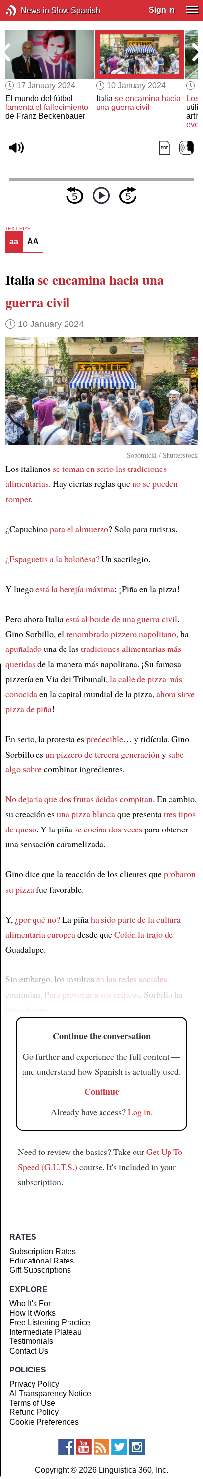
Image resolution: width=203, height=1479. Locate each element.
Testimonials (31, 1341)
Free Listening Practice (49, 1322)
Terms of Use (32, 1403)
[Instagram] (137, 1447)
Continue (101, 1091)
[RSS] (101, 1447)
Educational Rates (41, 1261)
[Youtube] (84, 1447)
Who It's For (30, 1303)
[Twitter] (119, 1447)
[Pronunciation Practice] (186, 148)
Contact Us (28, 1351)
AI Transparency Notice (50, 1393)
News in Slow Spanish (26, 10)
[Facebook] (66, 1447)
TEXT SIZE (18, 228)
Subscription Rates (42, 1251)
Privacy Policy (34, 1384)
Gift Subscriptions (40, 1270)
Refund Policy (34, 1412)
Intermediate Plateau (45, 1332)
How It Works (32, 1313)
